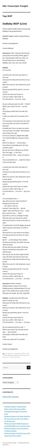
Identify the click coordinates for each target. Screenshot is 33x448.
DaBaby (9, 355)
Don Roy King (9, 353)
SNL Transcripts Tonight (15, 6)
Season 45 (5, 357)
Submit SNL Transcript (11, 397)
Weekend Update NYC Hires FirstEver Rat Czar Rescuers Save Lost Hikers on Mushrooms (17, 419)
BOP (5, 355)
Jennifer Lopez (23, 355)
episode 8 (15, 355)
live (29, 355)
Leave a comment (15, 357)
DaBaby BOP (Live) (15, 23)
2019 (28, 353)
